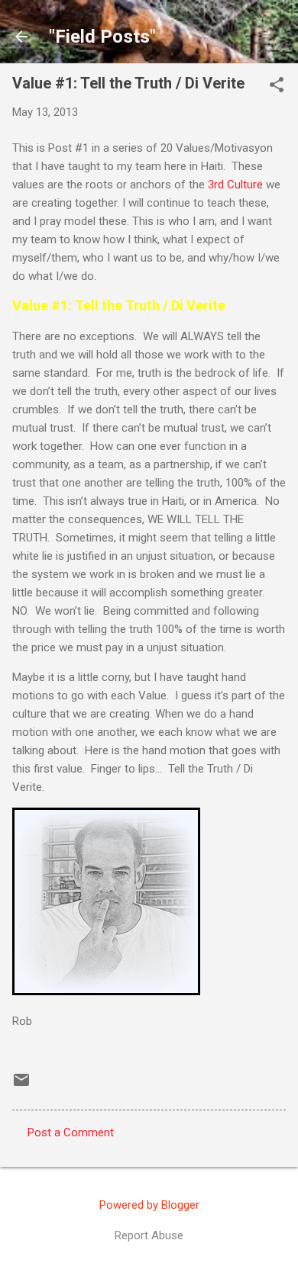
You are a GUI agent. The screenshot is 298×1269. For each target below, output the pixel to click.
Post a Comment (71, 1132)
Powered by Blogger (149, 1205)
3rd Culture (235, 184)
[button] (276, 86)
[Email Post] (21, 1085)
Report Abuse (149, 1235)
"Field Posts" (102, 36)
